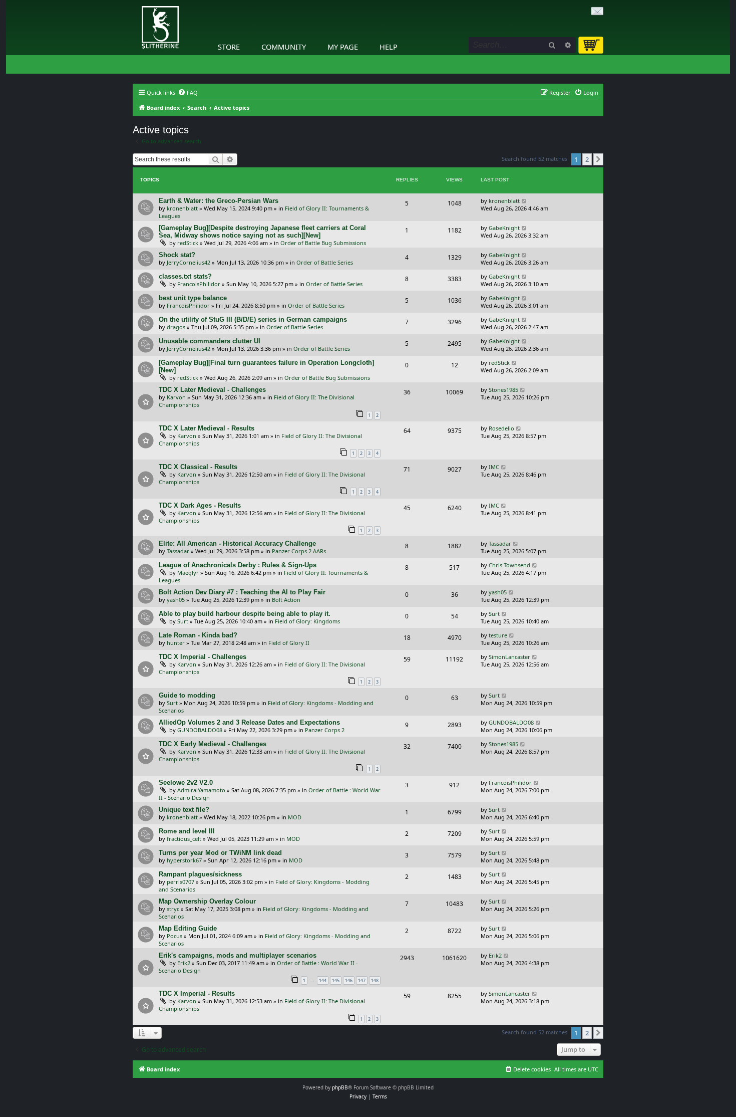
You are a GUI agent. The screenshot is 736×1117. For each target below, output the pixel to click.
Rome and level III (187, 831)
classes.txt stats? (185, 276)
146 (348, 980)
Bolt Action (286, 599)
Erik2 (183, 963)
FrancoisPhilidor (198, 284)
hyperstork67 (184, 860)
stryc (173, 909)
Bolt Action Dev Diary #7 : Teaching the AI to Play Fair (242, 592)
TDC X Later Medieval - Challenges (212, 389)
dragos (176, 327)
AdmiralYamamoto (201, 790)
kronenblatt (182, 208)
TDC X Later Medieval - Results (206, 428)
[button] (598, 159)
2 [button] (587, 159)
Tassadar (178, 551)
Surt (182, 621)
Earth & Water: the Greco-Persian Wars (218, 200)
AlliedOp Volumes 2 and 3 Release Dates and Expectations (249, 722)
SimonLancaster (509, 656)
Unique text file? (184, 809)
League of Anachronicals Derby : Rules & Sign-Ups (237, 565)
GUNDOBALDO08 (199, 730)
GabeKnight (504, 228)
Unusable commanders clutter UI (209, 341)
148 (375, 980)
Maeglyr (188, 572)
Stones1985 (503, 389)
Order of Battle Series (324, 262)
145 (335, 980)
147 (361, 980)
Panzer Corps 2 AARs (299, 551)
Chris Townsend (509, 565)
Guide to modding (187, 695)
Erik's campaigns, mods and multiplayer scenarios (237, 955)
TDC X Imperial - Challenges (202, 656)
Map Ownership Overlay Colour (207, 901)
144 (322, 980)
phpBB (340, 1087)
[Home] (135, 2)
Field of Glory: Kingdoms (307, 621)
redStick (187, 243)
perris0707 (180, 881)
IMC (494, 467)
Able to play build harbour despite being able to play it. (244, 613)
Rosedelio (501, 428)
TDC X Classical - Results (198, 467)
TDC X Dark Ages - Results (200, 505)
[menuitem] (188, 93)
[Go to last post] (524, 200)
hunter (176, 642)
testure (498, 635)
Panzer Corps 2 (324, 730)
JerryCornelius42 (188, 262)
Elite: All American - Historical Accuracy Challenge (237, 543)
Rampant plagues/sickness (200, 874)
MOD (294, 817)
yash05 (176, 599)
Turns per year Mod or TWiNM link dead (220, 852)
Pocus (174, 936)
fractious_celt (184, 838)
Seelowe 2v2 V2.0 (186, 782)
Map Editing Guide (188, 928)
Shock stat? (177, 255)
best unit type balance (193, 298)
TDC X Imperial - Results (197, 993)
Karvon (176, 397)
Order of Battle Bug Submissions (323, 243)
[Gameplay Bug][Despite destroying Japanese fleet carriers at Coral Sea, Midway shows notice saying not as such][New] (262, 231)
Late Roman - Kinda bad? (198, 635)
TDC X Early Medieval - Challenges (212, 744)
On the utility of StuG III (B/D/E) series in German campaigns (253, 319)
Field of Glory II (288, 642)
